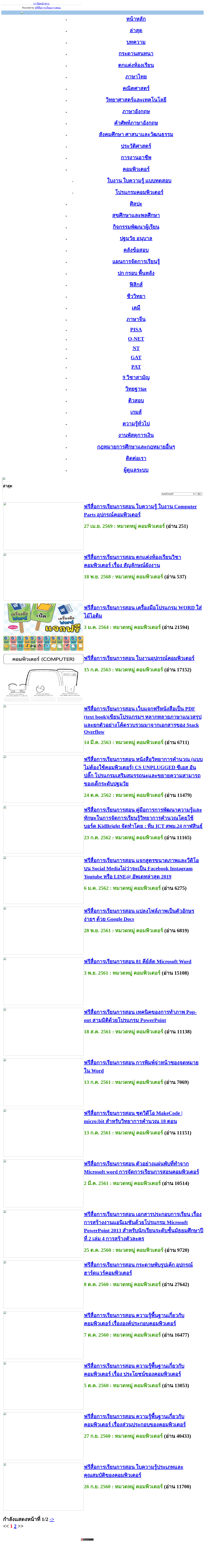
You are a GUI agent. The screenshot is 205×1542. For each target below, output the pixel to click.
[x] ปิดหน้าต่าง (41, 3)
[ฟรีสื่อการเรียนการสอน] (22, 13)
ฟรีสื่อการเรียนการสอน (48, 7)
